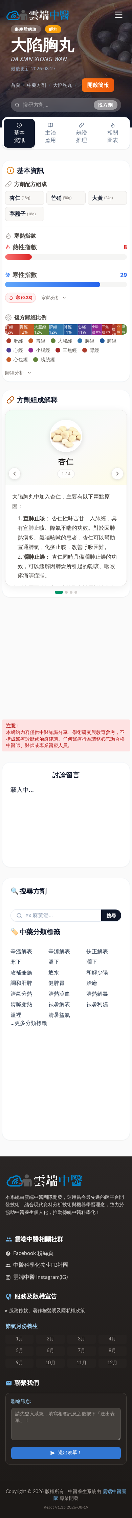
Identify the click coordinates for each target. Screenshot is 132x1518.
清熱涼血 (59, 993)
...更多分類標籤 (28, 1023)
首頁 (15, 85)
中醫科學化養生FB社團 (40, 1265)
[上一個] (14, 474)
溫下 (53, 961)
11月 (81, 1363)
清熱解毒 (97, 993)
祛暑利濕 (97, 1004)
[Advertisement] (66, 658)
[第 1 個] (59, 592)
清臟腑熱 (21, 1004)
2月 (50, 1339)
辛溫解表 (21, 951)
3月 (81, 1339)
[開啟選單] (119, 15)
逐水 (53, 972)
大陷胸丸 (62, 85)
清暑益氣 (59, 1015)
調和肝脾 (21, 983)
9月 (19, 1363)
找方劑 (105, 105)
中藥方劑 (36, 85)
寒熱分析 (50, 297)
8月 (112, 1350)
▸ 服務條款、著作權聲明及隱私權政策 (45, 1310)
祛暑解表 (59, 1004)
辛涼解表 (59, 951)
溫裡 (15, 1015)
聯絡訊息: (21, 1401)
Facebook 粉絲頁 (33, 1253)
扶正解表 (97, 951)
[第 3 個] (71, 592)
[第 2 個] (66, 592)
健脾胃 (56, 983)
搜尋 (111, 915)
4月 (112, 1339)
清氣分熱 (21, 993)
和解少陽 (97, 972)
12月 (112, 1363)
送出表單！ (70, 1452)
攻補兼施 (21, 972)
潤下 (91, 961)
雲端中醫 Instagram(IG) (40, 1277)
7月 (81, 1350)
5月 (19, 1350)
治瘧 (91, 983)
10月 (50, 1363)
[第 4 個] (75, 592)
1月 (19, 1339)
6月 (50, 1350)
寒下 (15, 961)
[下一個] (117, 474)
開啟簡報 (98, 84)
